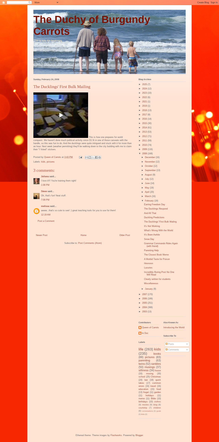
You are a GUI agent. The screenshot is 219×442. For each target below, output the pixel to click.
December (150, 157)
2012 (145, 136)
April (147, 192)
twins (142, 363)
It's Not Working (152, 226)
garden (157, 392)
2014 (145, 127)
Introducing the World (173, 327)
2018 (145, 110)
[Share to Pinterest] (99, 157)
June (147, 183)
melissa (45, 206)
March (148, 196)
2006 (145, 298)
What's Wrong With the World (158, 230)
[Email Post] (80, 157)
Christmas (156, 376)
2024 (145, 88)
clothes (157, 401)
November (150, 161)
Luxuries (148, 267)
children (157, 408)
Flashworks (116, 435)
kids (43, 161)
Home (83, 235)
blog (155, 405)
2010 (145, 145)
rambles (156, 363)
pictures (51, 161)
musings (150, 367)
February (149, 200)
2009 (145, 149)
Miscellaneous (151, 283)
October (149, 166)
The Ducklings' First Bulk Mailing (160, 221)
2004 (145, 307)
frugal (146, 392)
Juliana (45, 176)
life (141, 349)
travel (153, 386)
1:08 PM (45, 185)
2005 (145, 303)
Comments (173, 349)
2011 (145, 140)
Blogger (139, 435)
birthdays (143, 401)
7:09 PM (45, 200)
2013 (145, 132)
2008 (145, 153)
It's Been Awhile (152, 234)
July (147, 179)
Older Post (124, 235)
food (159, 389)
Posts (171, 344)
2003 (145, 311)
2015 (145, 123)
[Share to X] (93, 157)
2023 (145, 93)
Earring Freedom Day (154, 204)
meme (142, 398)
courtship (143, 408)
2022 (145, 97)
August (149, 174)
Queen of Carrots (150, 327)
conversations (147, 411)
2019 (145, 106)
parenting (144, 360)
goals (159, 411)
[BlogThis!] (90, 157)
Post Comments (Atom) (90, 243)
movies (145, 405)
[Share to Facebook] (96, 157)
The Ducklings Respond (156, 208)
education (143, 389)
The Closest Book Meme (156, 254)
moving (149, 373)
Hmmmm (148, 263)
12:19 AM (45, 214)
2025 (145, 84)
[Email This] (86, 157)
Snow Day (149, 239)
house (158, 370)
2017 (145, 114)
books (157, 353)
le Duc (145, 333)
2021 (145, 101)
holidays (150, 395)
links (143, 414)
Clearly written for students (157, 279)
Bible (153, 398)
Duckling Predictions (154, 217)
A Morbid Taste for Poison (157, 259)
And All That (150, 213)
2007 (145, 294)
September (150, 170)
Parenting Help (151, 250)
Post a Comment (46, 221)
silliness (144, 370)
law (146, 380)
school (142, 376)
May (147, 187)
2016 (145, 119)
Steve (44, 191)
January (149, 289)
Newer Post (41, 235)
